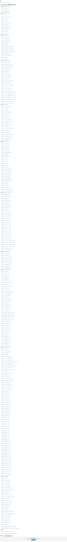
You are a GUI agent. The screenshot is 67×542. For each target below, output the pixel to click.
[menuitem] (0, 1)
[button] (0, 0)
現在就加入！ (33, 539)
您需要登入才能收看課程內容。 (36, 538)
